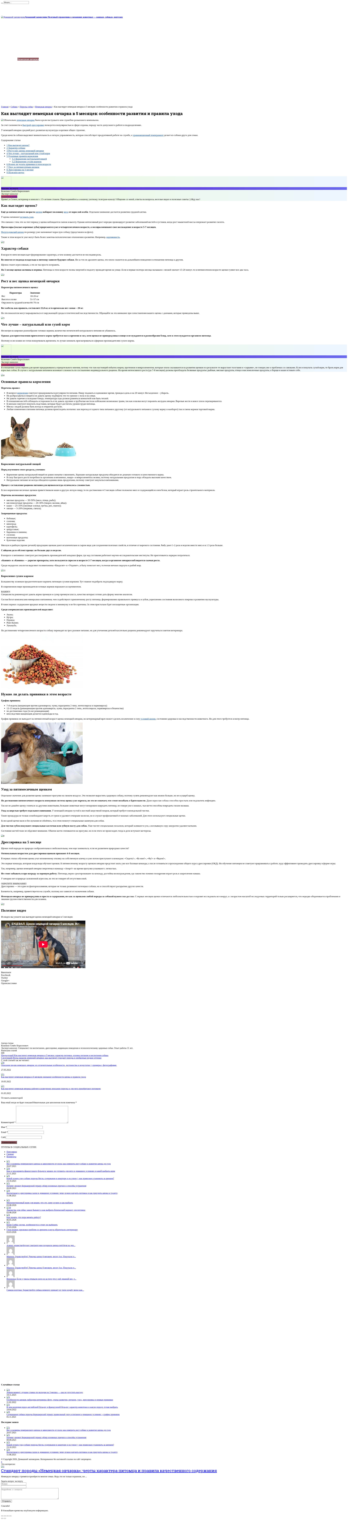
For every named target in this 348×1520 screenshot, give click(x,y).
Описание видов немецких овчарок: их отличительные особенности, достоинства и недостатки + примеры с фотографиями (58, 1065)
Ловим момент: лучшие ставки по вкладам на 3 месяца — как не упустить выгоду (45, 1392)
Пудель (21, 87)
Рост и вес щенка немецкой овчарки (25, 150)
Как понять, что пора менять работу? (24, 1217)
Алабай (21, 70)
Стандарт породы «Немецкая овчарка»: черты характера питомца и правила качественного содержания (109, 1470)
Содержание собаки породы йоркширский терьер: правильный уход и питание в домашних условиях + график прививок (63, 1414)
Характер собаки (16, 148)
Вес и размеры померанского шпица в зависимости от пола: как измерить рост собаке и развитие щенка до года (59, 1164)
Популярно (12, 1152)
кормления (22, 393)
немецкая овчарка (26, 120)
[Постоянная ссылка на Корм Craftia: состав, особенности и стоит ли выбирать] (8, 1222)
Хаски (20, 96)
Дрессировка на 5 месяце (20, 169)
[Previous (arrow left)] (2, 1518)
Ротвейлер (23, 47)
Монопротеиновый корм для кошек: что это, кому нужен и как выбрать (40, 1203)
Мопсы (21, 36)
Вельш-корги (24, 73)
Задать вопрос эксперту (13, 365)
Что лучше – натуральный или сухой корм (28, 153)
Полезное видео (15, 172)
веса (66, 212)
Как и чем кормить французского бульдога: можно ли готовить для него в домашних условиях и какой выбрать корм (61, 1171)
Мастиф (22, 82)
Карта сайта (12, 7)
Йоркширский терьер (29, 30)
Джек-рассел (24, 44)
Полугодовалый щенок (12, 232)
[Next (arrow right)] (5, 1518)
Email (3, 1132)
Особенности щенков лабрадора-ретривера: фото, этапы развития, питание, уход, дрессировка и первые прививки (60, 1400)
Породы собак (20, 27)
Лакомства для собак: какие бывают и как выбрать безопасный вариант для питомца (46, 1210)
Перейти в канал (9, 196)
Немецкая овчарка (28, 59)
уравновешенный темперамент (148, 135)
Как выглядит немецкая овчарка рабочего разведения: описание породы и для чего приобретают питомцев (51, 1088)
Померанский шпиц (28, 84)
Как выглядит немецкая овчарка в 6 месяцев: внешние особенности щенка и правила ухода (43, 1077)
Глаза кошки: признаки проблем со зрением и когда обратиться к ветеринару (42, 1229)
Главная (11, 22)
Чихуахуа (23, 50)
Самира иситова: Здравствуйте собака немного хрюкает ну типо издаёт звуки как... (45, 1290)
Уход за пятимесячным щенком (23, 167)
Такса (20, 62)
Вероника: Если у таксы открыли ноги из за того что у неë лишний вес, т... (41, 1279)
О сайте (10, 11)
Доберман (23, 67)
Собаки (11, 24)
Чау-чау (22, 99)
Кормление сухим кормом (26, 161)
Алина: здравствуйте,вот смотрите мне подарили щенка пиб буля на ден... (41, 1245)
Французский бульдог (30, 39)
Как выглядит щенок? (18, 145)
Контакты (11, 9)
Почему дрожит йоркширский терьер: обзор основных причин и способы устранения (46, 1186)
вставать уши (26, 217)
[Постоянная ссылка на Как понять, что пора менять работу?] (8, 1215)
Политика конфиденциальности (21, 13)
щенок (39, 212)
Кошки (10, 102)
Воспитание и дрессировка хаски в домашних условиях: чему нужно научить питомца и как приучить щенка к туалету (62, 1193)
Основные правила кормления (22, 156)
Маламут (22, 79)
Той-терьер (23, 64)
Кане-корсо (23, 33)
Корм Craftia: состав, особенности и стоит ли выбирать (32, 1225)
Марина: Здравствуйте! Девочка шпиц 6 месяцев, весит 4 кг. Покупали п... (41, 1256)
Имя (3, 1127)
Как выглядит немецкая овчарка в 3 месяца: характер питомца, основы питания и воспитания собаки (54, 1055)
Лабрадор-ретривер (28, 76)
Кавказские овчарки (29, 56)
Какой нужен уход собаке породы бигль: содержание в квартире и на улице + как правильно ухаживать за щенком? (60, 1178)
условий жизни (148, 719)
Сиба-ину (22, 93)
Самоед (21, 90)
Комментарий (8, 1122)
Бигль (20, 42)
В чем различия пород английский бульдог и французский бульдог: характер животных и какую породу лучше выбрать (62, 1407)
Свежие (10, 1154)
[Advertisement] (57, 1013)
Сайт (3, 1137)
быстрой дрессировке (33, 125)
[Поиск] (2, 3)
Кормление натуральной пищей (29, 159)
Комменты (11, 1157)
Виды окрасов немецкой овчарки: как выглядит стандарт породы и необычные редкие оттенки (51, 1058)
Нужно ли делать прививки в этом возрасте (29, 164)
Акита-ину (23, 53)
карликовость (113, 237)
